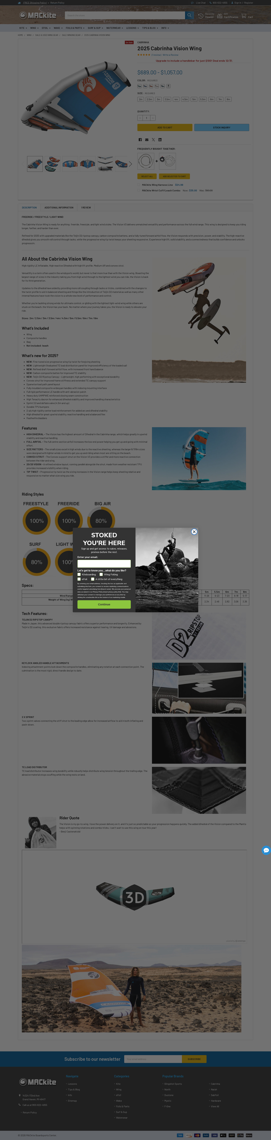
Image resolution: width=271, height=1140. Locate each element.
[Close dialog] (194, 531)
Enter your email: (87, 557)
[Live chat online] (266, 850)
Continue (104, 604)
